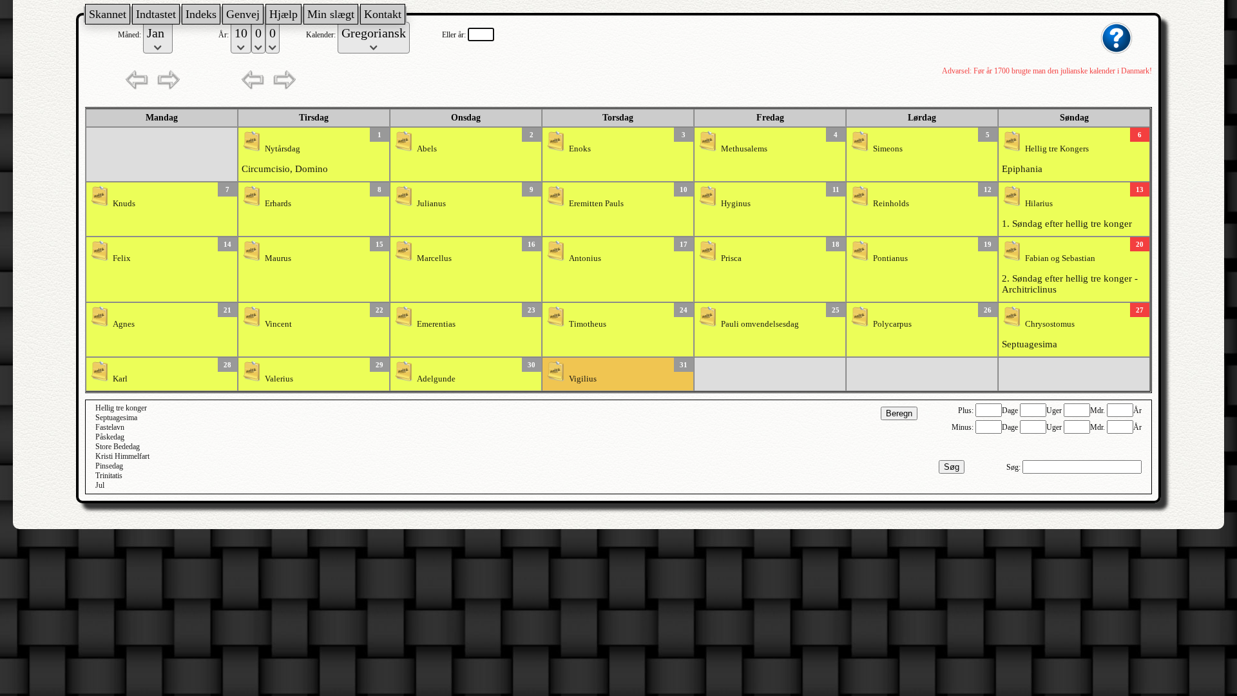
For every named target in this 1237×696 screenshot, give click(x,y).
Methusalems (744, 148)
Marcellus (434, 258)
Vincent (278, 324)
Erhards (278, 203)
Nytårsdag (282, 148)
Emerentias (436, 324)
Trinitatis (108, 475)
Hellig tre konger (121, 407)
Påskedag (109, 436)
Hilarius (1039, 203)
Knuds (124, 203)
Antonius (585, 258)
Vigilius (583, 378)
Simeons (888, 148)
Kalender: (322, 34)
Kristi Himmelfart (122, 456)
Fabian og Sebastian (1060, 258)
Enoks (580, 148)
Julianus (431, 203)
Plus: (966, 410)
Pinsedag (109, 465)
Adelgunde (436, 378)
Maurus (278, 258)
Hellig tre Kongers (1057, 148)
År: (224, 34)
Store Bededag (117, 446)
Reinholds (891, 203)
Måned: (130, 34)
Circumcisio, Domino (285, 169)
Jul (99, 485)
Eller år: (455, 34)
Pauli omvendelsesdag (760, 324)
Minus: (963, 427)
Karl (120, 378)
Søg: (1014, 467)
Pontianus (890, 258)
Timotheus (587, 324)
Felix (122, 258)
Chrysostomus (1050, 324)
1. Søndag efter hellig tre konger (1067, 223)
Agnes (124, 324)
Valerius (279, 378)
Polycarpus (892, 324)
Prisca (731, 258)
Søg (951, 467)
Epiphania (1022, 169)
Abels (427, 148)
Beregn (899, 413)
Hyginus (736, 203)
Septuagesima (1029, 344)
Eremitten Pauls (596, 203)
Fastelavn (109, 427)
